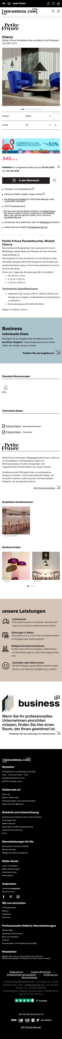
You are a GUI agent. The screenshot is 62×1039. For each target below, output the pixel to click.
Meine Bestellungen (11, 869)
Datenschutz (16, 972)
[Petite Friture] (31, 26)
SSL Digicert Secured (31, 1027)
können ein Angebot (17, 199)
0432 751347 (19, 3)
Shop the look (8, 891)
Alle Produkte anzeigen (44, 488)
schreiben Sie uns (12, 217)
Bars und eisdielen (10, 936)
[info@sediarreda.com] (9, 3)
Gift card (6, 917)
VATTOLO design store (12, 781)
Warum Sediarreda (10, 797)
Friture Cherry (13, 426)
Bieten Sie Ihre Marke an (13, 804)
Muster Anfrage (9, 849)
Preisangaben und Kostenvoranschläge (19, 943)
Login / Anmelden (10, 865)
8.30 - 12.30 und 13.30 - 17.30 (15, 774)
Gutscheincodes (9, 872)
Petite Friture (49, 211)
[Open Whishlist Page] (53, 3)
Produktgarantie (9, 820)
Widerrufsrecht (8, 823)
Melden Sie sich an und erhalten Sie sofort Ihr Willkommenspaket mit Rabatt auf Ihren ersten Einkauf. (26, 957)
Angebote (6, 914)
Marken (5, 911)
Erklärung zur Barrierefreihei (40, 976)
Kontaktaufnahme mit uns (13, 778)
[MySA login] (48, 3)
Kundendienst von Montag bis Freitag (18, 771)
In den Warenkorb (28, 180)
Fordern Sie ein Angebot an (38, 353)
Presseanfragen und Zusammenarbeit (19, 800)
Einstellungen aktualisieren (21, 975)
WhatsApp (45, 222)
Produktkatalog (9, 907)
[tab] (20, 109)
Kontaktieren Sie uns (38, 227)
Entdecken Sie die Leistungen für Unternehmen (32, 734)
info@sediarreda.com (35, 985)
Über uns (6, 794)
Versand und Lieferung (12, 830)
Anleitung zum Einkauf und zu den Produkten (22, 817)
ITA (3, 3)
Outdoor (6, 940)
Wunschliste (7, 875)
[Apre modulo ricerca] (53, 11)
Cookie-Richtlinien (41, 972)
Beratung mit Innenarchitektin (15, 846)
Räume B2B (7, 930)
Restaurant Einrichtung (12, 933)
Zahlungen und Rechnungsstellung (17, 826)
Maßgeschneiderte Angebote (15, 852)
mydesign (11, 888)
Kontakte (8, 767)
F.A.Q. (4, 833)
